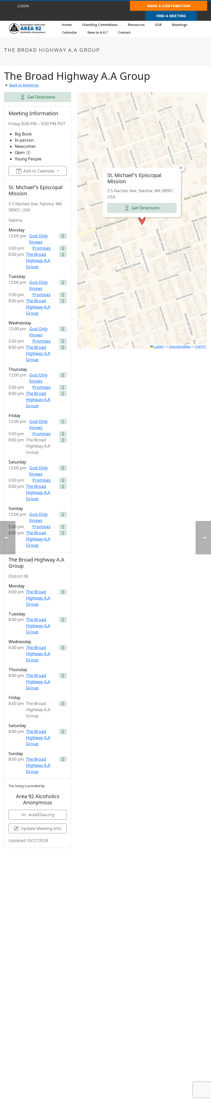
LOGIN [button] (23, 5)
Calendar (69, 32)
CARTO (200, 346)
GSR (158, 24)
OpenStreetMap (180, 346)
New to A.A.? (97, 32)
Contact (124, 32)
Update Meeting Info (41, 828)
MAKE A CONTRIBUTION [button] (168, 5)
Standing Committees (100, 24)
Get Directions (41, 97)
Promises (41, 248)
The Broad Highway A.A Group (38, 260)
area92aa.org (41, 814)
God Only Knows (38, 239)
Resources (136, 24)
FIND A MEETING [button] (171, 15)
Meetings (179, 24)
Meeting (140, 61)
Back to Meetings (24, 85)
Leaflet (158, 346)
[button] (142, 220)
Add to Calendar (39, 171)
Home (67, 24)
